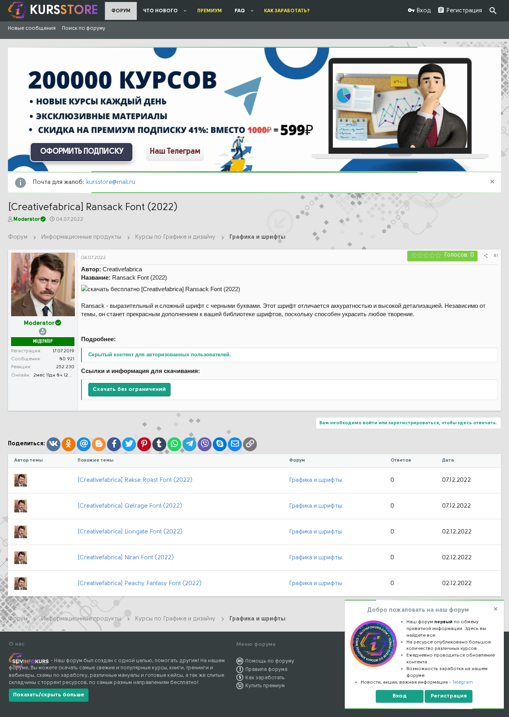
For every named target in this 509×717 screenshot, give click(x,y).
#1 (495, 255)
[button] (185, 10)
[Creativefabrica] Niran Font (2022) (126, 558)
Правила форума (266, 669)
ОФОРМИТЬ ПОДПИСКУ (81, 152)
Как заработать (265, 677)
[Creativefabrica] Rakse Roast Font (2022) (135, 480)
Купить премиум (265, 685)
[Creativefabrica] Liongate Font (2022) (130, 532)
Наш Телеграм (175, 152)
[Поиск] (493, 11)
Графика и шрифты (315, 480)
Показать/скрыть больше (48, 695)
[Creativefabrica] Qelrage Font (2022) (130, 506)
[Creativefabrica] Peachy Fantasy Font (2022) (140, 584)
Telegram (463, 682)
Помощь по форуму (269, 661)
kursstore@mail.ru (110, 183)
